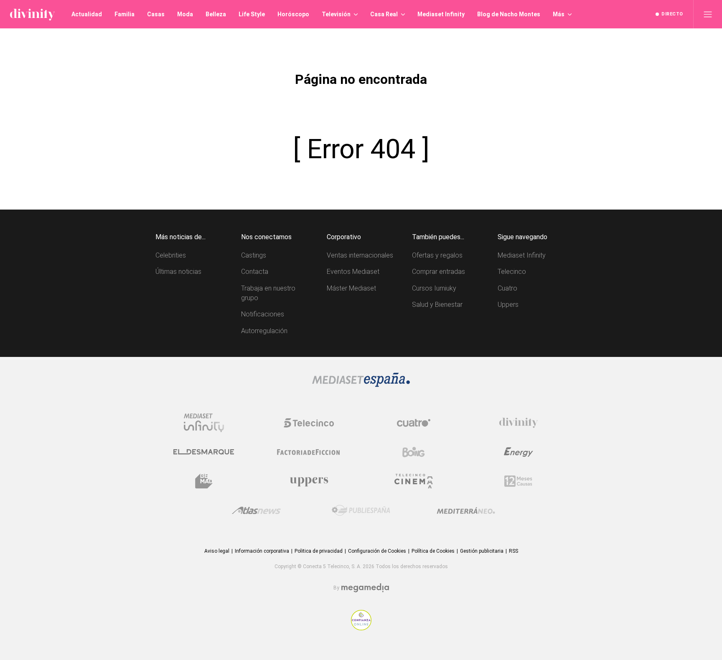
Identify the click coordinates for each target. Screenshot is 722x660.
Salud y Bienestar (437, 305)
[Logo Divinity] (518, 422)
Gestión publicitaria (481, 551)
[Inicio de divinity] (32, 14)
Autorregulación (264, 331)
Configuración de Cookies (377, 551)
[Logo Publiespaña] (361, 510)
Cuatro (507, 288)
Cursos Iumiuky (434, 288)
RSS (513, 551)
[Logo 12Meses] (518, 481)
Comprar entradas (438, 272)
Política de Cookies (433, 551)
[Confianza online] (361, 628)
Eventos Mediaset (353, 272)
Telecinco (512, 272)
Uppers (508, 305)
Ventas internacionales (360, 255)
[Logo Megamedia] (365, 588)
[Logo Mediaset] (361, 385)
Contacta (254, 272)
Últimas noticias (178, 272)
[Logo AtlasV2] (256, 510)
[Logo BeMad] (204, 481)
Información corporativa (262, 551)
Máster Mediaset (351, 288)
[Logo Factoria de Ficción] (309, 452)
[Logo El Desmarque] (203, 452)
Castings (253, 255)
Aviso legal (216, 551)
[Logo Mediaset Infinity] (204, 422)
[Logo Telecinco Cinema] (413, 481)
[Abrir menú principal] (708, 14)
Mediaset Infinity (522, 255)
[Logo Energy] (518, 452)
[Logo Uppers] (308, 481)
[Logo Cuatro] (413, 422)
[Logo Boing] (413, 452)
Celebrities (170, 255)
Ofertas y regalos (437, 255)
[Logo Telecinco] (309, 422)
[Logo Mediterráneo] (466, 510)
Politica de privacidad (319, 551)
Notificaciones (262, 314)
